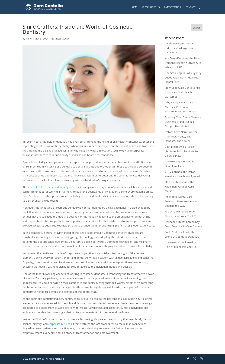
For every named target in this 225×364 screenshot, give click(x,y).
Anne (29, 38)
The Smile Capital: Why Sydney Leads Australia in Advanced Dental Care (183, 77)
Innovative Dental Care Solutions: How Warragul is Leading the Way (181, 201)
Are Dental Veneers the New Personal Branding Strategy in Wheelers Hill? (183, 62)
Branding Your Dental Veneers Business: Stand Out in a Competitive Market (183, 121)
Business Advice (60, 38)
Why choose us (151, 7)
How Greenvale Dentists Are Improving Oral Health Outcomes (182, 92)
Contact (190, 7)
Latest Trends (172, 7)
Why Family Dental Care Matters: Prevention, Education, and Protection (180, 107)
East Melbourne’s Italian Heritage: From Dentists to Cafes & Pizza (181, 151)
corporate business (60, 324)
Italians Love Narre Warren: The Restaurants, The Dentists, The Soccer (181, 136)
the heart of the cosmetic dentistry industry (52, 187)
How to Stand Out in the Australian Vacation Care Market (179, 186)
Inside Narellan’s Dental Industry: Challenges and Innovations (179, 48)
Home (134, 7)
